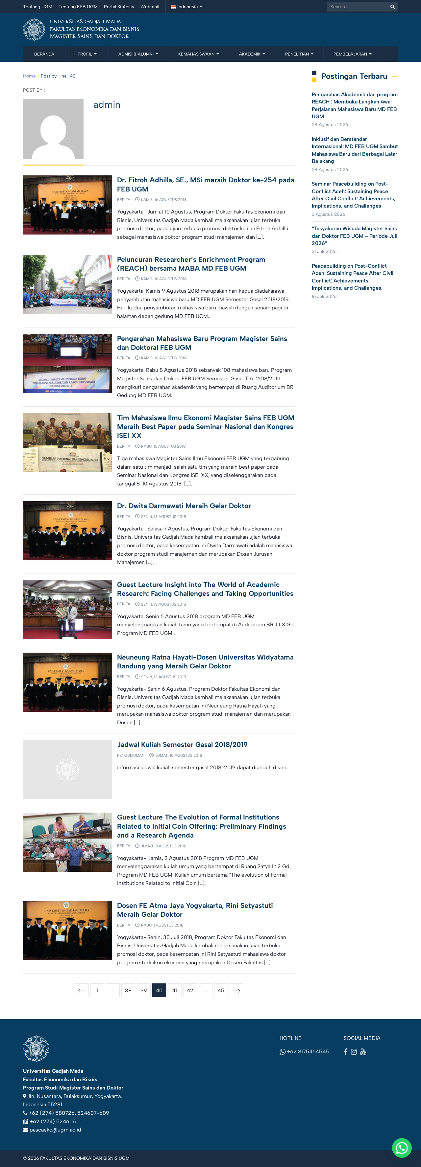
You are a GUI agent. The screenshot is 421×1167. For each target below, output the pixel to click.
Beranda (44, 54)
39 (143, 990)
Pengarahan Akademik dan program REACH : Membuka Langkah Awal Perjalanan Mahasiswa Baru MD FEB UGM (355, 105)
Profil (85, 54)
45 (221, 990)
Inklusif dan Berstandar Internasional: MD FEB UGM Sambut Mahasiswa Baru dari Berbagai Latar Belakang (355, 150)
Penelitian (297, 54)
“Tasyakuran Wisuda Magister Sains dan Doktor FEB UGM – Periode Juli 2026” (354, 235)
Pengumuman (130, 755)
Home (29, 76)
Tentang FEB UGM (78, 7)
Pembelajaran (351, 54)
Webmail (149, 7)
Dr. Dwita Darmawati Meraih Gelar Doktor (184, 506)
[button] (402, 1148)
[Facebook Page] (346, 1052)
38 (128, 990)
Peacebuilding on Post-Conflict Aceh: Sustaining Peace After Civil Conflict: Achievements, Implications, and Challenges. (352, 277)
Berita (123, 199)
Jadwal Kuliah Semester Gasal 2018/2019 (182, 744)
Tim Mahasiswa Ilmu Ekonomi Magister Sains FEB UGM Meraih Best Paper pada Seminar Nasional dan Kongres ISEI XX (205, 427)
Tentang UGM (37, 7)
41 (174, 990)
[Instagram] (354, 1052)
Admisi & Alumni (136, 54)
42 (190, 990)
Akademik (250, 54)
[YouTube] (363, 1052)
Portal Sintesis (119, 7)
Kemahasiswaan (197, 54)
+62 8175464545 (307, 1051)
